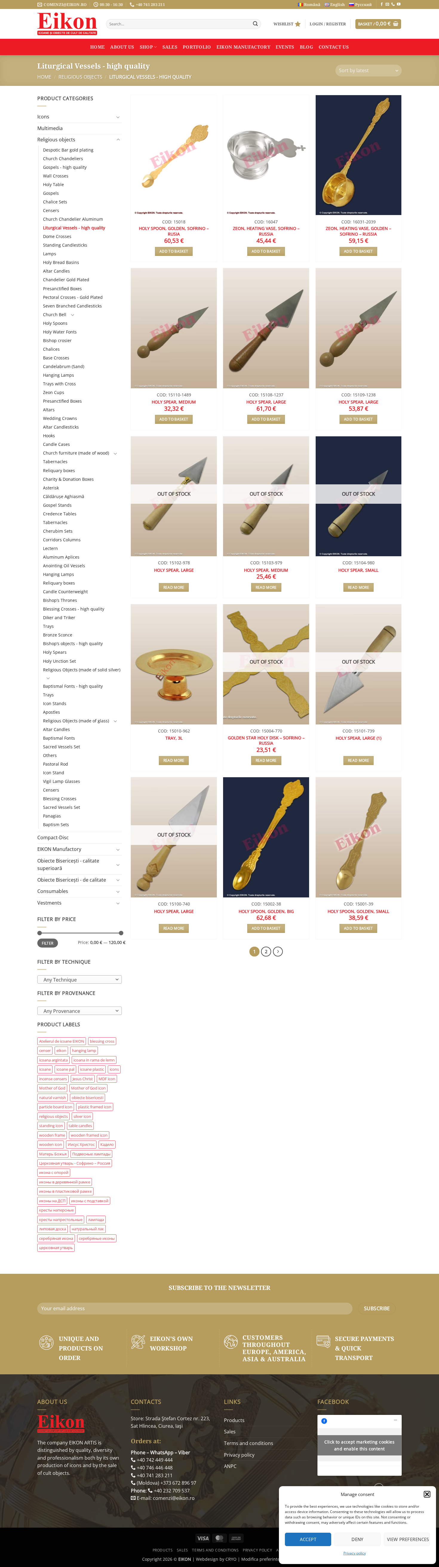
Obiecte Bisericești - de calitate (71, 880)
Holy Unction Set (59, 661)
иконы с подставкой (89, 1200)
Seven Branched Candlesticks (72, 306)
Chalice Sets (55, 202)
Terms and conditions (248, 1443)
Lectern (50, 548)
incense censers (53, 1078)
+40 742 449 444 (154, 1460)
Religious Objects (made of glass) (76, 721)
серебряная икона (56, 1238)
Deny (357, 1539)
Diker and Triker (59, 617)
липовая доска (52, 1228)
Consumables (52, 891)
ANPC (230, 1466)
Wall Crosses (55, 176)
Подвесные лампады (91, 1154)
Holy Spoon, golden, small (358, 911)
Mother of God (52, 1088)
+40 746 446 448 (154, 1467)
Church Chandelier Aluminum (73, 219)
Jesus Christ (83, 1078)
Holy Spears (55, 652)
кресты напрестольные (60, 1219)
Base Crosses (56, 358)
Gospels (51, 193)
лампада (96, 1219)
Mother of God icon (88, 1088)
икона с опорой (53, 1172)
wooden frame (52, 1135)
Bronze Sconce (57, 635)
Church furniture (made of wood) (76, 453)
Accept (308, 1539)
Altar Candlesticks (61, 427)
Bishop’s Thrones (60, 600)
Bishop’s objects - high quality (73, 643)
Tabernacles (55, 461)
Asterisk (51, 488)
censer (45, 1050)
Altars (49, 409)
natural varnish (52, 1097)
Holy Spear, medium (174, 402)
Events (285, 47)
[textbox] (78, 980)
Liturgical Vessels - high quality (74, 228)
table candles (80, 1125)
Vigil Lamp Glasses (61, 781)
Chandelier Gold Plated (66, 279)
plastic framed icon (94, 1106)
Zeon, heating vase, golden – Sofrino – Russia (358, 231)
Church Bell (54, 314)
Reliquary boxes (59, 470)
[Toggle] (118, 116)
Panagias (52, 816)
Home (97, 47)
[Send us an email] (387, 4)
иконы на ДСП (52, 1200)
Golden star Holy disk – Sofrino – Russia (266, 740)
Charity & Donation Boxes (68, 479)
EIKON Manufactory (243, 47)
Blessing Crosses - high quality (73, 609)
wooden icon (50, 1144)
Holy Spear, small (358, 570)
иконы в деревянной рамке (64, 1182)
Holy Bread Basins (61, 262)
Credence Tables (59, 514)
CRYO (231, 1559)
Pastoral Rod (55, 764)
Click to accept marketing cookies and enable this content (359, 1445)
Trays (48, 626)
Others (50, 755)
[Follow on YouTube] (398, 4)
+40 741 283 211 (154, 1475)
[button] (427, 1494)
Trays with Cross (59, 384)
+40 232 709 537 (171, 1490)
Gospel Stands (57, 505)
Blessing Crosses (59, 798)
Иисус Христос (81, 1144)
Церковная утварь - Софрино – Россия (74, 1163)
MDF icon (107, 1078)
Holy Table (53, 184)
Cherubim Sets (58, 531)
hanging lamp (84, 1050)
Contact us (334, 47)
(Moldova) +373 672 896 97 (166, 1483)
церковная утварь (56, 1247)
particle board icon (55, 1106)
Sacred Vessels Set (61, 746)
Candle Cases (56, 444)
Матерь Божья (53, 1154)
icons (114, 1069)
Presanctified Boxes (62, 288)
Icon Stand (53, 772)
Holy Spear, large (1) (358, 738)
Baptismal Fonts (59, 738)
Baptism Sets (56, 824)
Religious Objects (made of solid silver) (81, 670)
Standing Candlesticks (65, 245)
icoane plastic (92, 1069)
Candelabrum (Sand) (63, 366)
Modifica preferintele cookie (269, 1559)
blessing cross (102, 1041)
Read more (174, 587)
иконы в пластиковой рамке (65, 1191)
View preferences (408, 1539)
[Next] (278, 952)
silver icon (82, 1116)
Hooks (49, 435)
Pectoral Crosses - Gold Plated (73, 297)
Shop (146, 47)
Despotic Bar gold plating (68, 150)
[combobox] (79, 979)
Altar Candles (56, 271)
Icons (43, 116)
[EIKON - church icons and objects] (67, 24)
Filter (47, 943)
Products (234, 1420)
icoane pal (65, 1069)
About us (122, 47)
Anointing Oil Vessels (64, 565)
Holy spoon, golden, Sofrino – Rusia (174, 231)
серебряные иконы (97, 1238)
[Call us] (393, 4)
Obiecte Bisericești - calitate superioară (68, 864)
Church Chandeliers (63, 158)
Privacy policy (354, 1553)
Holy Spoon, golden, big (266, 911)
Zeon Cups (53, 392)
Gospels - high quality (65, 167)
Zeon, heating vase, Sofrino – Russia (266, 231)
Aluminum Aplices (61, 557)
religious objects (53, 1116)
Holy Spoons (55, 323)
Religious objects (80, 77)
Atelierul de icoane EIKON (61, 1041)
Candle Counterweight (65, 591)
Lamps (49, 253)
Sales (170, 47)
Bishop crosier (57, 340)
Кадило (107, 1144)
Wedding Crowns (60, 418)
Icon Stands (54, 703)
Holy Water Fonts (60, 332)
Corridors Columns (62, 540)
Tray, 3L (173, 738)
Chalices (51, 349)
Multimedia (50, 128)
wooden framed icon (89, 1135)
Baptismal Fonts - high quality (73, 686)
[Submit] (255, 24)
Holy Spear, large (266, 402)
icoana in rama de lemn (94, 1060)
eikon (61, 1050)
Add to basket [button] (173, 251)
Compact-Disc (53, 837)
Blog (306, 47)
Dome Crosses (57, 236)
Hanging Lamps (58, 375)
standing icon (51, 1125)
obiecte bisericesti (87, 1097)
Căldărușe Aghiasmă (63, 496)
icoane (45, 1069)
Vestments (49, 903)
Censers (51, 210)
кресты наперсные (56, 1210)
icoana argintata (53, 1060)
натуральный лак (88, 1228)
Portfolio (197, 47)
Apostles (51, 712)
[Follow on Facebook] (381, 4)
